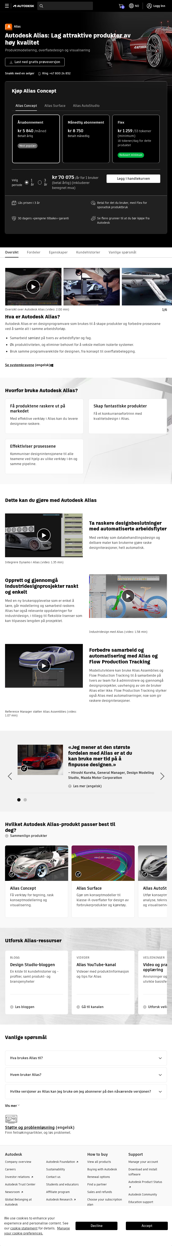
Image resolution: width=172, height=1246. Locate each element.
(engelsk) (27, 365)
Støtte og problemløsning (30, 1127)
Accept (147, 1225)
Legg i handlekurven (133, 178)
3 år (45, 182)
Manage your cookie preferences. (37, 1231)
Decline (97, 1225)
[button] (86, 1058)
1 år (32, 182)
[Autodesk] (24, 6)
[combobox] (65, 6)
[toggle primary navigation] (9, 6)
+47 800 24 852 (59, 73)
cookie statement (24, 1228)
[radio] (36, 139)
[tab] (26, 106)
